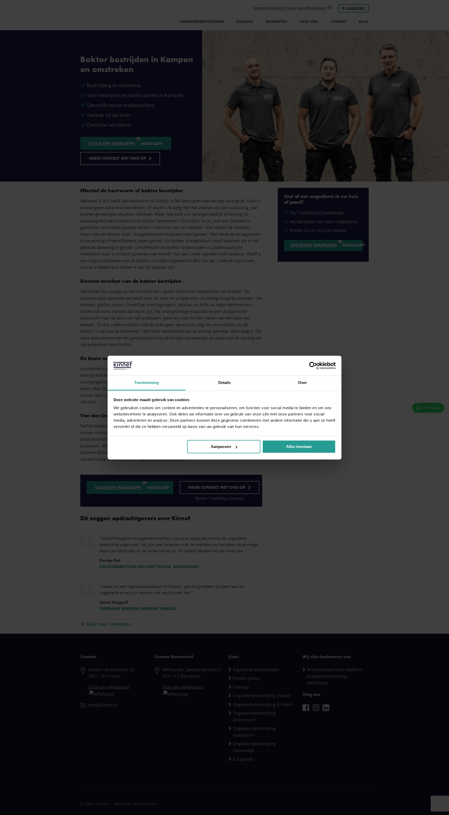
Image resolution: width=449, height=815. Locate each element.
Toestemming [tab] (146, 383)
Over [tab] (302, 383)
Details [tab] (224, 383)
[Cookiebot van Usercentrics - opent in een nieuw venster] (313, 365)
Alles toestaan (299, 446)
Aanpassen (221, 446)
